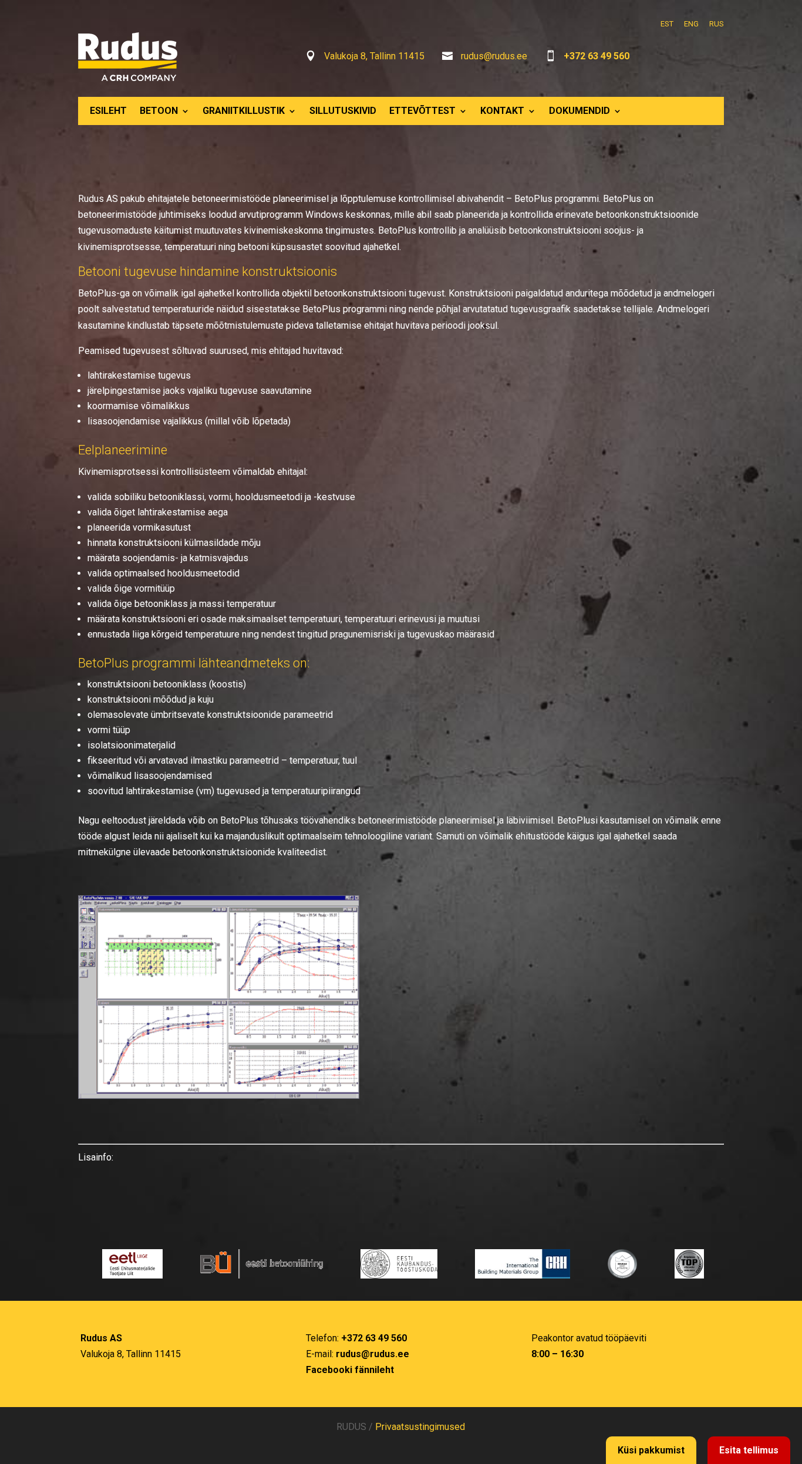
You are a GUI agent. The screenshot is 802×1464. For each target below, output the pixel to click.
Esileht (108, 110)
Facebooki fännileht (350, 1369)
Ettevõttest (422, 110)
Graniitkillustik (244, 110)
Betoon (159, 110)
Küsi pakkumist (651, 1450)
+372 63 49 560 (596, 56)
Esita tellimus (749, 1450)
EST (667, 23)
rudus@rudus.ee (494, 56)
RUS (716, 23)
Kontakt (502, 110)
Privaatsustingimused (420, 1426)
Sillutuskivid (342, 110)
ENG (691, 23)
